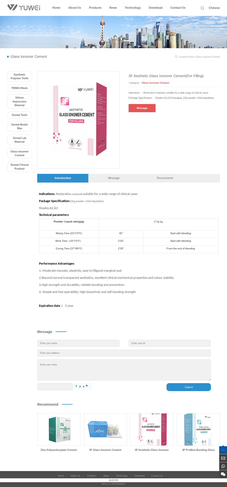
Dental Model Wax (19, 126)
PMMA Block (19, 87)
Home (56, 7)
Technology (133, 7)
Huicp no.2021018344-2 (113, 484)
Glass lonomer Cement (208, 56)
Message (142, 108)
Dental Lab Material (19, 139)
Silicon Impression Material (19, 101)
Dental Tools (19, 114)
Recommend (165, 178)
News (113, 7)
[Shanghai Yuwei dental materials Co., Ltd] (24, 8)
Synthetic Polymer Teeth (19, 76)
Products (95, 7)
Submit (189, 387)
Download (155, 7)
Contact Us (178, 7)
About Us (74, 7)
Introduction (63, 178)
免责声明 (113, 480)
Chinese (214, 7)
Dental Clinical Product (20, 166)
